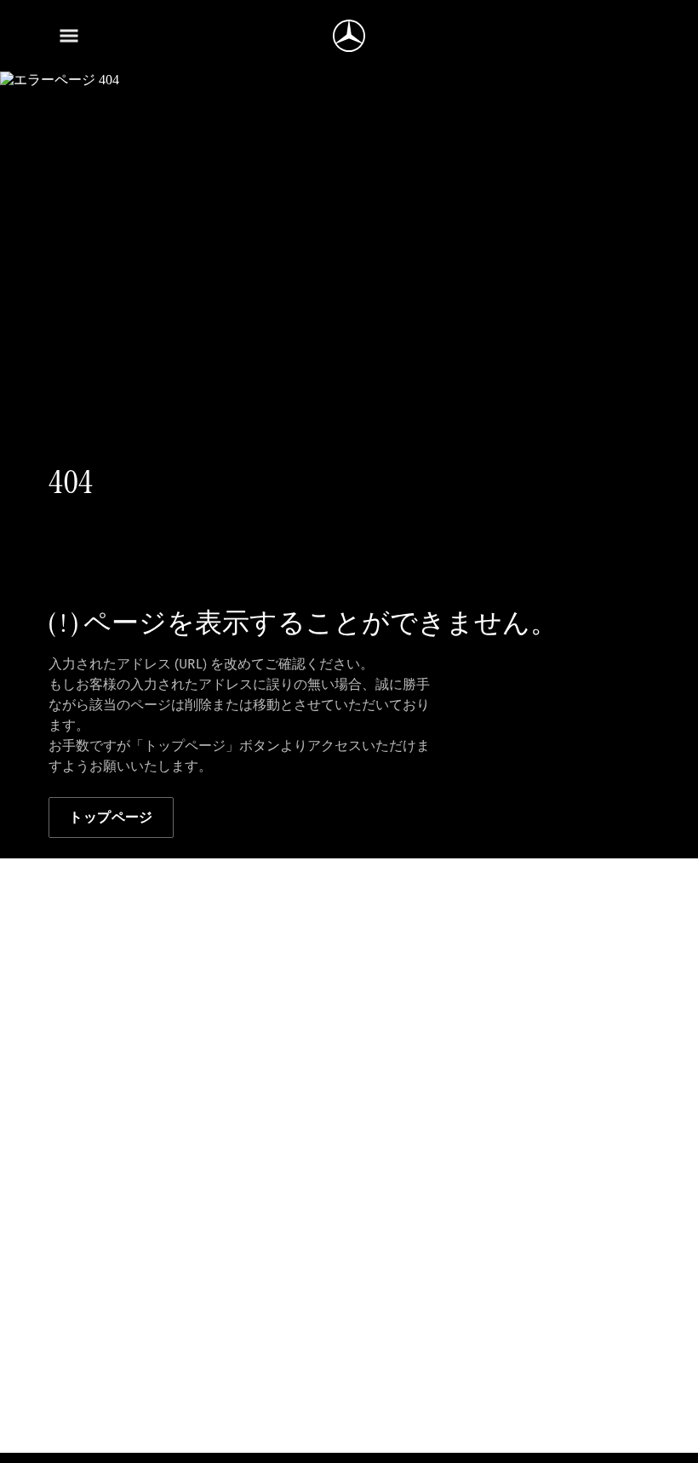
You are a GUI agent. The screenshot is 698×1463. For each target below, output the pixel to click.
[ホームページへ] (349, 35)
